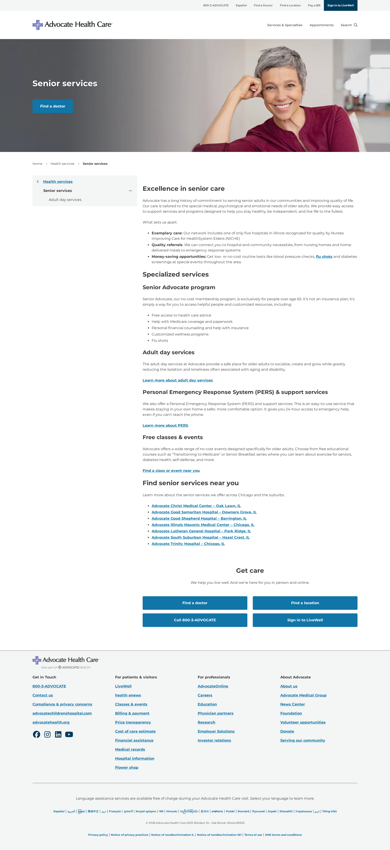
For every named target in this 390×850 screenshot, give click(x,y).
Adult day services (65, 200)
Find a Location (290, 5)
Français (115, 811)
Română (243, 811)
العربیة (71, 811)
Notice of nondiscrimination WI (219, 834)
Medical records (130, 749)
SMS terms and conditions (283, 834)
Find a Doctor (263, 5)
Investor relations (214, 740)
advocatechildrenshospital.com (62, 713)
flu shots (324, 256)
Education (207, 704)
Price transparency (133, 722)
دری (104, 811)
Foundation (291, 713)
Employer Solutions (216, 731)
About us (288, 686)
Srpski (272, 811)
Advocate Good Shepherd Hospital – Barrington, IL (199, 518)
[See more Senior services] (130, 190)
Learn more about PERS (165, 425)
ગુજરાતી (128, 811)
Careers (205, 695)
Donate (287, 731)
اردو (317, 811)
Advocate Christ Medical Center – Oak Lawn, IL (196, 506)
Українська (303, 811)
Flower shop (126, 767)
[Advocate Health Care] (73, 25)
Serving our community (302, 740)
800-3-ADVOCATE (216, 5)
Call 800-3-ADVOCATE (195, 620)
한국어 (205, 811)
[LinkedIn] (58, 735)
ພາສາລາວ (217, 811)
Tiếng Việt (329, 811)
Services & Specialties (284, 25)
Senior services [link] (95, 164)
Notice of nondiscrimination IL (172, 834)
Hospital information (134, 758)
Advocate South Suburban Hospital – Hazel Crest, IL (201, 537)
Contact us (42, 695)
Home (37, 164)
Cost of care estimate (135, 731)
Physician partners (216, 713)
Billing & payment (132, 713)
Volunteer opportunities (303, 722)
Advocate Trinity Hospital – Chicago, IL (188, 544)
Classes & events (131, 704)
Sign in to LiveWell (340, 5)
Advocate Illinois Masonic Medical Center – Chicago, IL (203, 525)
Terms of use (253, 834)
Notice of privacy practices (129, 834)
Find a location (305, 603)
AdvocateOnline (213, 686)
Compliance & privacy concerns (62, 704)
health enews (128, 695)
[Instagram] (47, 735)
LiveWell (123, 686)
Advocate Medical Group (303, 695)
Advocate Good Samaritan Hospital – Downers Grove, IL (204, 512)
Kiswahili (286, 811)
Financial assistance (134, 740)
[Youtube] (69, 735)
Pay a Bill (314, 5)
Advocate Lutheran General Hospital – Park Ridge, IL (201, 531)
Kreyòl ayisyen (146, 811)
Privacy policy (98, 834)
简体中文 (93, 811)
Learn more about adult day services (178, 380)
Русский (258, 811)
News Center (292, 704)
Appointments (322, 25)
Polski (230, 811)
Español (241, 5)
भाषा (161, 811)
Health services (62, 164)
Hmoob (171, 811)
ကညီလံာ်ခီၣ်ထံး (189, 811)
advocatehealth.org (51, 722)
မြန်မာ (81, 811)
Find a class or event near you (171, 470)
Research (206, 722)
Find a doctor (52, 106)
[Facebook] (36, 735)
